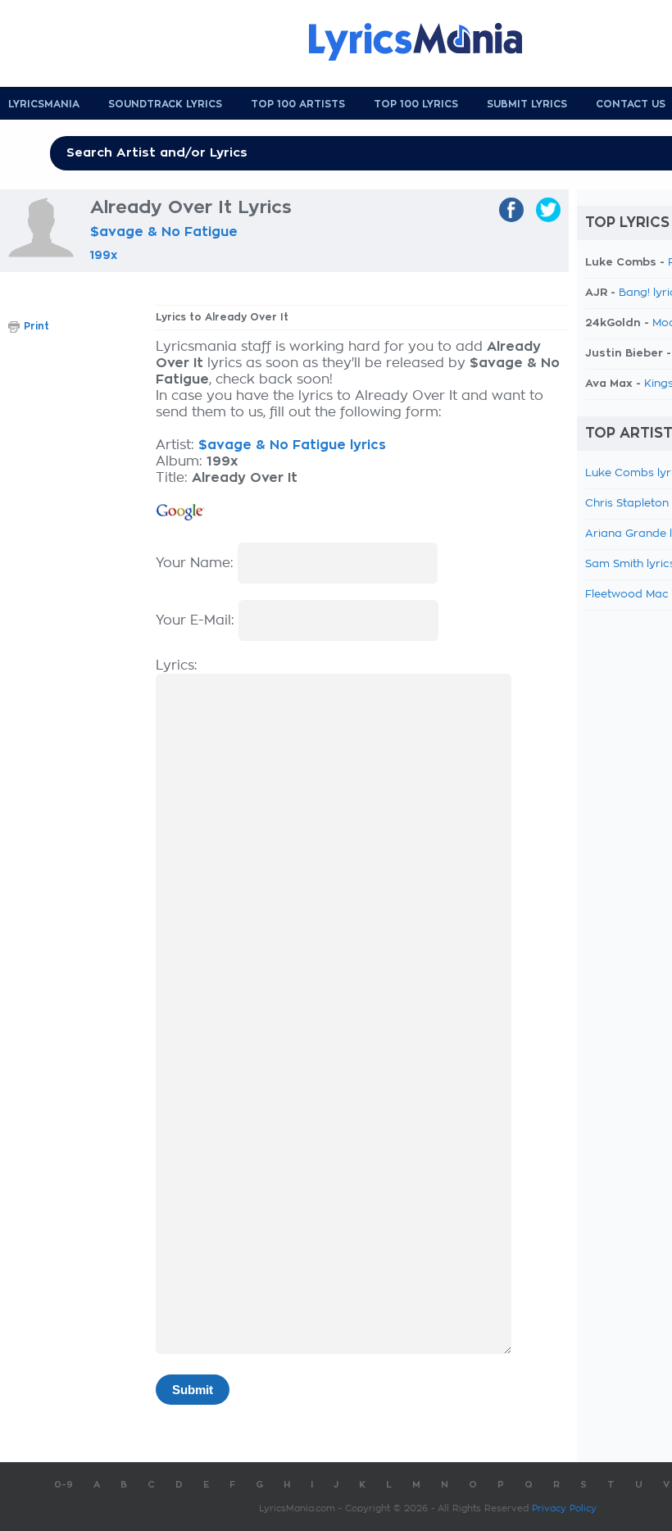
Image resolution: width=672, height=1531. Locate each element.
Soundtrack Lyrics (165, 104)
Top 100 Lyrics (416, 104)
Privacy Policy (564, 1508)
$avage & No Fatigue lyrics (292, 445)
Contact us (630, 104)
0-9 (63, 1484)
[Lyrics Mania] (428, 42)
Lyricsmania (43, 104)
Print (36, 326)
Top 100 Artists (298, 104)
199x (103, 255)
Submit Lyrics (527, 104)
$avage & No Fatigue (164, 232)
